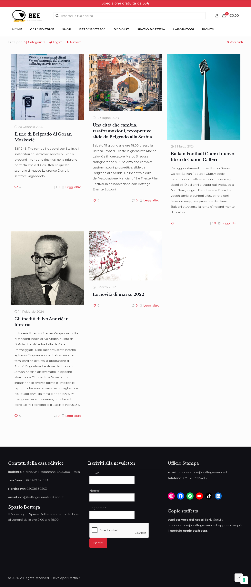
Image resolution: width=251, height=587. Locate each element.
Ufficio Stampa (183, 463)
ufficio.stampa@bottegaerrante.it (192, 525)
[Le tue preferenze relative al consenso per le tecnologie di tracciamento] (244, 580)
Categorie (35, 42)
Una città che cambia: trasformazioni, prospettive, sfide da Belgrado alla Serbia (122, 131)
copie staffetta (195, 530)
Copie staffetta (183, 511)
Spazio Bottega (40, 514)
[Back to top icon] (239, 577)
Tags (56, 42)
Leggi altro (73, 187)
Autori (74, 42)
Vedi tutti (236, 42)
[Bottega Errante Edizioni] (27, 16)
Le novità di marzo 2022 (118, 294)
